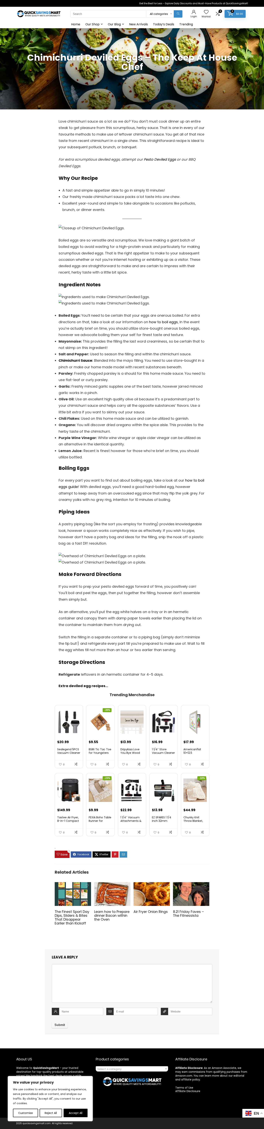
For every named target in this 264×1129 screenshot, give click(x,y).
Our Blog (114, 24)
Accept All (75, 1113)
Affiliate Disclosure (187, 1091)
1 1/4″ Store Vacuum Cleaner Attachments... (163, 752)
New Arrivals (138, 24)
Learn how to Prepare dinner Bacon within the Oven (111, 915)
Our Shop (92, 24)
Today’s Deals (163, 24)
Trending (186, 24)
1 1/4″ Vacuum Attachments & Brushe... (130, 820)
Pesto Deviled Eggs (160, 159)
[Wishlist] (206, 12)
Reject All (51, 1113)
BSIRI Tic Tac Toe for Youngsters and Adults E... (100, 752)
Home (75, 24)
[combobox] (132, 1069)
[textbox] (132, 1069)
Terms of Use (184, 1088)
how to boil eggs (163, 322)
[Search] (178, 14)
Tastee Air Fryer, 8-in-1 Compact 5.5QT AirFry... (68, 820)
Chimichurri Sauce (75, 360)
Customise (25, 1113)
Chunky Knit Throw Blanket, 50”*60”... (193, 820)
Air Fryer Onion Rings (151, 911)
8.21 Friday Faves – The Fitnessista (188, 913)
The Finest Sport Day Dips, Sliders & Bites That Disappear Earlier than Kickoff (72, 917)
